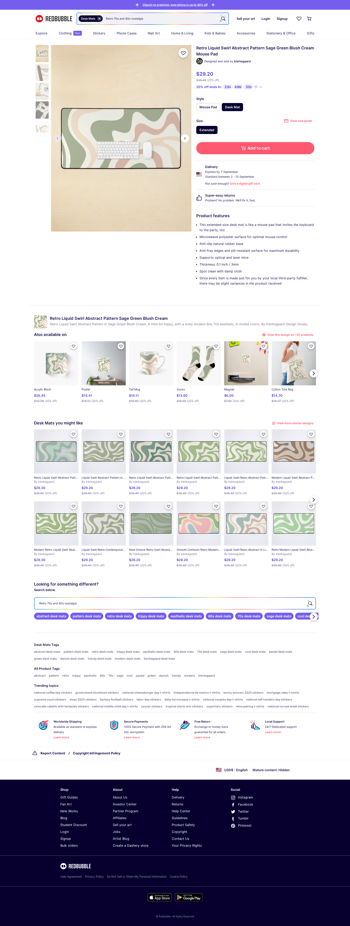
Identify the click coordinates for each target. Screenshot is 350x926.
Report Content (53, 753)
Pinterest (245, 825)
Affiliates (119, 818)
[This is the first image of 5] (57, 138)
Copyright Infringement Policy (96, 753)
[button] (175, 4)
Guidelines (180, 818)
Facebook (245, 804)
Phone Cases (127, 33)
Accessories (246, 33)
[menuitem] (41, 33)
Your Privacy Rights (187, 845)
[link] (51, 616)
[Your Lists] (299, 18)
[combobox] (152, 18)
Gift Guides (69, 797)
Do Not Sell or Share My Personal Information (136, 876)
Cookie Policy (179, 876)
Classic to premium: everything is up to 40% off (175, 4)
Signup (65, 839)
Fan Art (66, 804)
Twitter (243, 811)
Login (64, 832)
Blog (63, 818)
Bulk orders (69, 845)
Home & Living (182, 33)
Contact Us (180, 839)
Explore (41, 33)
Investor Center (125, 804)
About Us (120, 797)
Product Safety (183, 825)
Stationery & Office (281, 33)
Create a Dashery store (130, 845)
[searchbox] (175, 603)
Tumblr (243, 818)
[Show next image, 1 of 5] (185, 138)
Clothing (69, 33)
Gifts (310, 33)
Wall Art (154, 33)
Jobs (116, 832)
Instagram (245, 797)
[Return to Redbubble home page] (54, 18)
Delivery (178, 797)
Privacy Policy (94, 876)
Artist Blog (121, 839)
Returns (177, 804)
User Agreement (71, 876)
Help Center (181, 811)
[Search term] (223, 19)
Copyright (179, 832)
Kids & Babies (215, 33)
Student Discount (73, 825)
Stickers (99, 33)
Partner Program (125, 811)
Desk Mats (42, 645)
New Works (69, 811)
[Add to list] (183, 53)
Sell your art (122, 825)
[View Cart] (309, 18)
